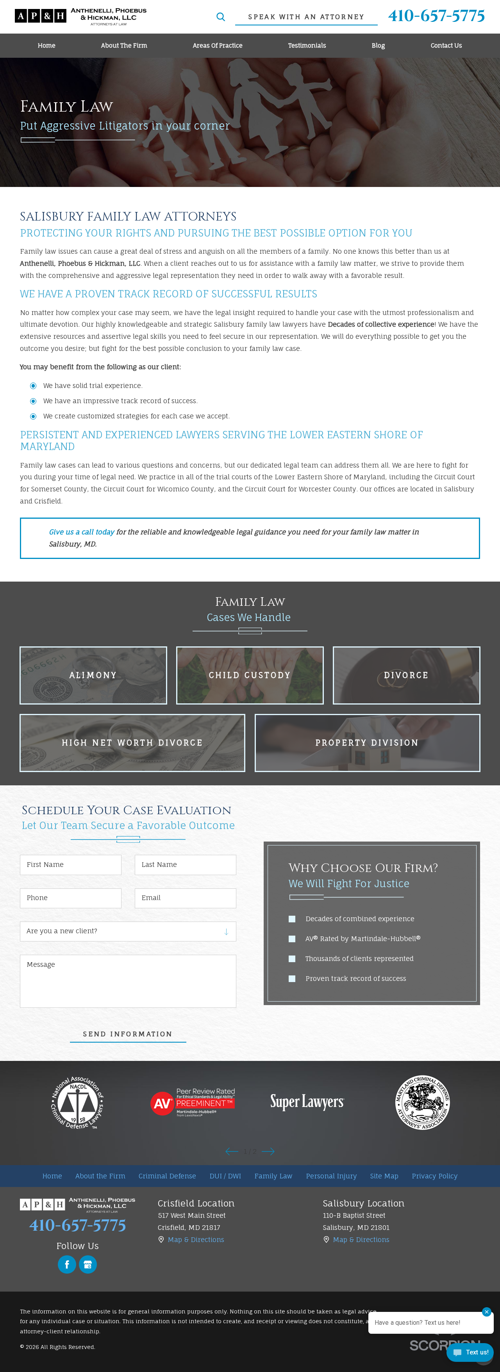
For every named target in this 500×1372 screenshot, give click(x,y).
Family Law (273, 1176)
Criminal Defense (167, 1176)
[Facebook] (67, 1264)
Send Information (128, 1034)
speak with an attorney (306, 16)
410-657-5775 (436, 16)
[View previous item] (232, 1151)
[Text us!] (470, 1355)
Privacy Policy (435, 1176)
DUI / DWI (225, 1176)
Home (52, 1176)
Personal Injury (331, 1176)
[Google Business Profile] (88, 1264)
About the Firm (100, 1176)
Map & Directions (196, 1239)
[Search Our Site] (220, 16)
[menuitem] (46, 46)
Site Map (384, 1176)
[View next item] (268, 1151)
